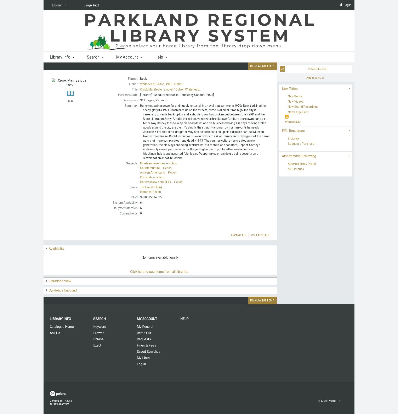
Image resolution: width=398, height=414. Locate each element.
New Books (295, 96)
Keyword (99, 327)
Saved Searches (148, 352)
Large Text (91, 5)
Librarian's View (60, 281)
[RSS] (287, 117)
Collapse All (260, 235)
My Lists (143, 358)
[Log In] (341, 5)
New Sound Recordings (303, 107)
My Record (145, 327)
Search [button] (94, 57)
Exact (97, 345)
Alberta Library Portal (302, 163)
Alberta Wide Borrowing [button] (299, 156)
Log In (348, 5)
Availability (56, 249)
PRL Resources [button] (293, 131)
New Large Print (298, 112)
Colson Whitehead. (170, 89)
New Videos (295, 101)
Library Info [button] (61, 57)
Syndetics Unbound (63, 290)
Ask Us (55, 333)
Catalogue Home (62, 327)
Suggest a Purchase (301, 143)
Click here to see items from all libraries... (160, 272)
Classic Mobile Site (331, 401)
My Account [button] (127, 57)
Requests (144, 339)
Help (184, 319)
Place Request (318, 68)
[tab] (315, 88)
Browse (98, 333)
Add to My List (315, 77)
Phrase (98, 339)
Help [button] (159, 57)
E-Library (294, 138)
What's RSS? (293, 122)
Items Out (144, 333)
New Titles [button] (290, 89)
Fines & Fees (146, 345)
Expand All (238, 235)
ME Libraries (296, 169)
